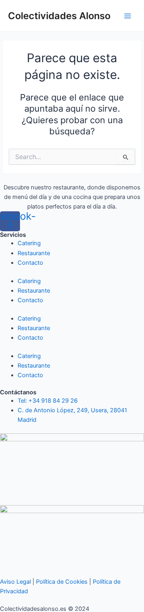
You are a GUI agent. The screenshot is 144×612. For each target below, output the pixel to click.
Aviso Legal (15, 581)
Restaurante (34, 253)
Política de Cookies (62, 581)
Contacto (30, 262)
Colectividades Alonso (59, 16)
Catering (29, 243)
